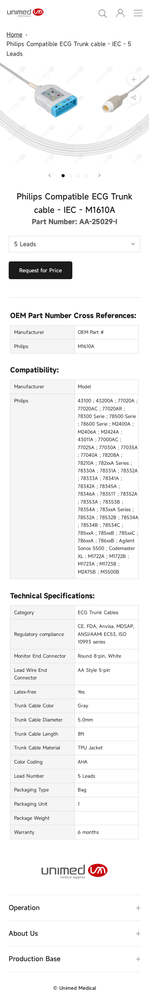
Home (14, 34)
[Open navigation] (138, 13)
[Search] (102, 13)
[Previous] (49, 175)
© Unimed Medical (74, 988)
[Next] (99, 175)
